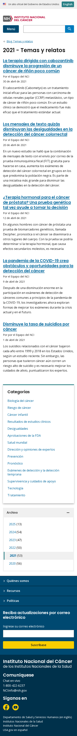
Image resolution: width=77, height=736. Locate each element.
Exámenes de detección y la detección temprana (33, 472)
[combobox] (44, 29)
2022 (15, 548)
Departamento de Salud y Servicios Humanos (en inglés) (37, 717)
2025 (15, 524)
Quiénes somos (18, 581)
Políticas (13, 601)
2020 (15, 563)
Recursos (13, 591)
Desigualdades (17, 429)
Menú (11, 29)
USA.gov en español (15, 730)
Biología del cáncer (20, 401)
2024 (15, 532)
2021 (16, 556)
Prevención (15, 456)
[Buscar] (69, 29)
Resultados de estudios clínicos (29, 422)
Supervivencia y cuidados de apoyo (31, 481)
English (68, 4)
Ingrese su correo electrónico (23, 626)
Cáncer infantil (17, 415)
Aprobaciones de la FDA (24, 435)
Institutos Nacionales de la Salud (23, 721)
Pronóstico (15, 463)
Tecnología (15, 488)
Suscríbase (38, 645)
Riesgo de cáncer (19, 408)
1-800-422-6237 (14, 686)
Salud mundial (17, 442)
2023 (15, 540)
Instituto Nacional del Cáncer (20, 725)
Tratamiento (16, 495)
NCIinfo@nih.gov (15, 690)
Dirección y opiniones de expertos (31, 449)
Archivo (12, 512)
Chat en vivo (11, 681)
